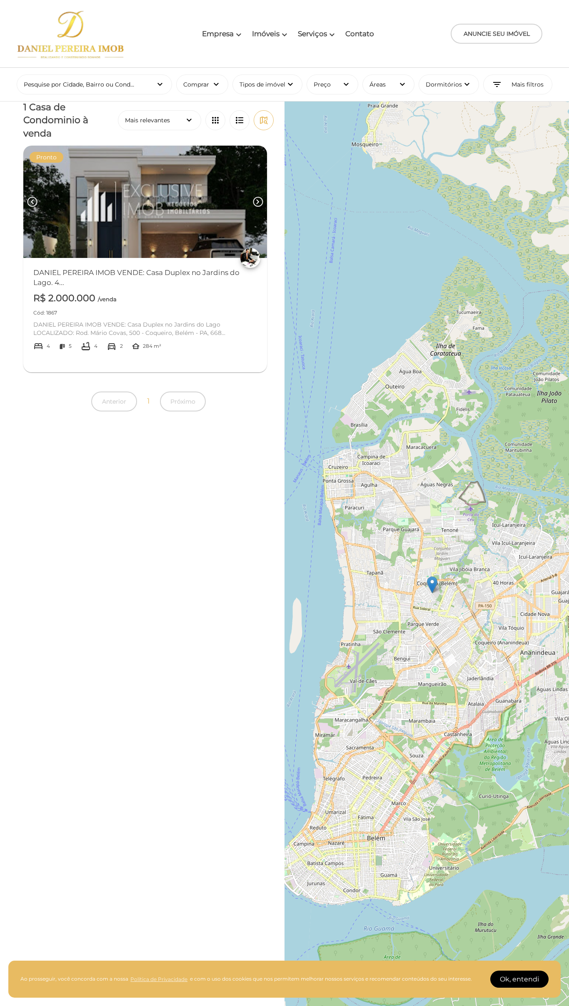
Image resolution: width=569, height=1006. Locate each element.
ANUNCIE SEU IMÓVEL (497, 33)
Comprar (202, 84)
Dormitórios (449, 84)
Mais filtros (518, 84)
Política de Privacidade (158, 979)
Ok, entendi (519, 979)
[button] (432, 584)
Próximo (182, 401)
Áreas (388, 84)
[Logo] (71, 34)
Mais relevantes (159, 120)
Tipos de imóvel (271, 84)
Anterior (114, 401)
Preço (332, 84)
